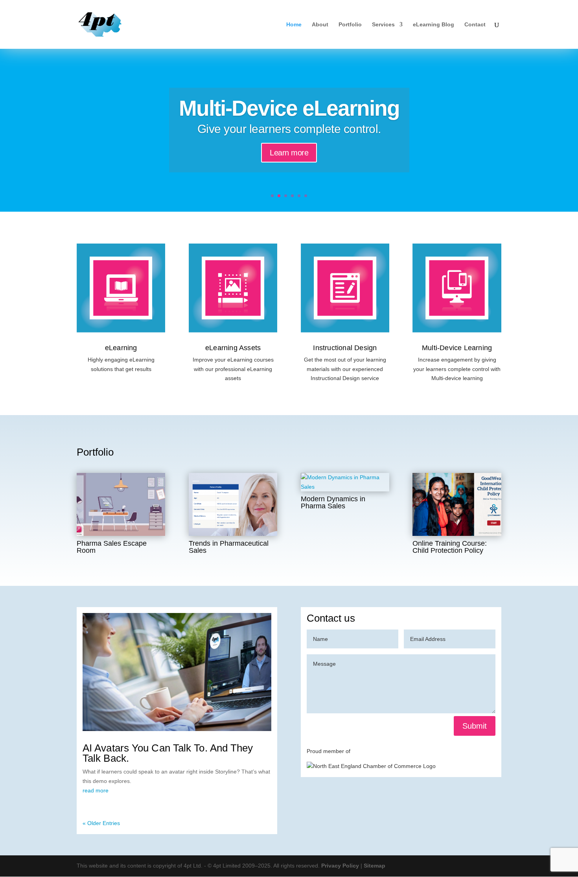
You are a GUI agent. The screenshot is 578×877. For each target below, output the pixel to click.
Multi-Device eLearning (289, 108)
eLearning (121, 348)
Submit (474, 726)
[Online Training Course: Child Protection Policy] (456, 504)
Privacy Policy (340, 865)
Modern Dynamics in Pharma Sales (333, 502)
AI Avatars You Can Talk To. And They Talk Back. (168, 753)
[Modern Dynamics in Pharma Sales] (345, 482)
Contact (475, 25)
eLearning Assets (233, 348)
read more (96, 790)
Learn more (289, 152)
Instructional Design (345, 348)
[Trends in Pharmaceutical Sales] (233, 504)
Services (383, 25)
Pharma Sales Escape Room (112, 546)
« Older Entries (101, 823)
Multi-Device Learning (457, 348)
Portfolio (350, 25)
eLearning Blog (433, 25)
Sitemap (374, 865)
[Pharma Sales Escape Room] (121, 504)
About (320, 25)
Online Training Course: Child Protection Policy (449, 546)
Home (294, 25)
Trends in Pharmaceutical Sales (229, 546)
